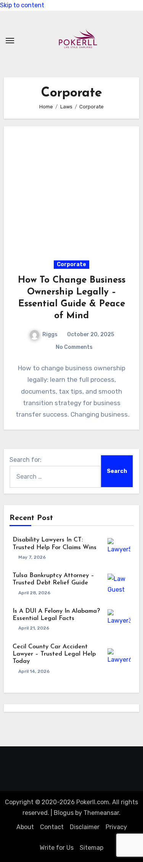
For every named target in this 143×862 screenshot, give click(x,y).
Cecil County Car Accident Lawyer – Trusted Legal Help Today (54, 654)
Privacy (116, 827)
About (25, 827)
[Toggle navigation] (10, 40)
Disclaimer (85, 827)
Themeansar (101, 812)
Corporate (71, 264)
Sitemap (91, 847)
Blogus (64, 812)
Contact (52, 827)
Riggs (50, 334)
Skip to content (22, 5)
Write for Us (57, 847)
